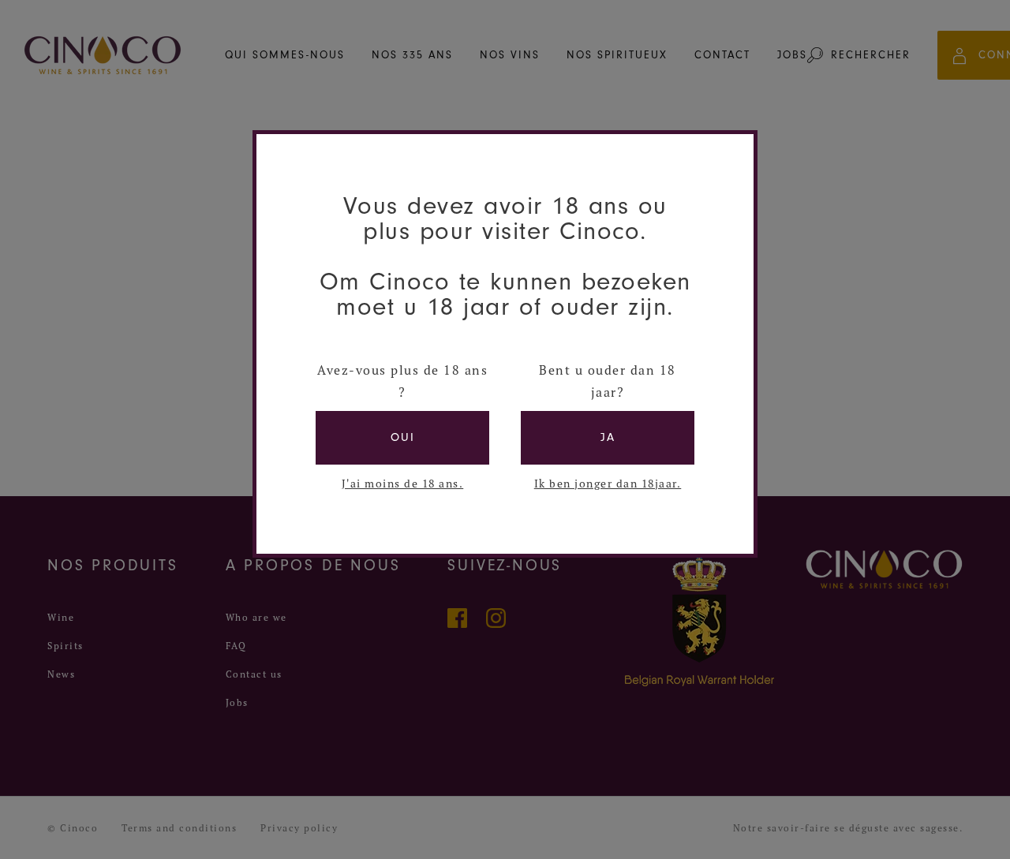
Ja (607, 437)
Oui (403, 437)
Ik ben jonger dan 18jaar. (608, 483)
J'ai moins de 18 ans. (403, 483)
